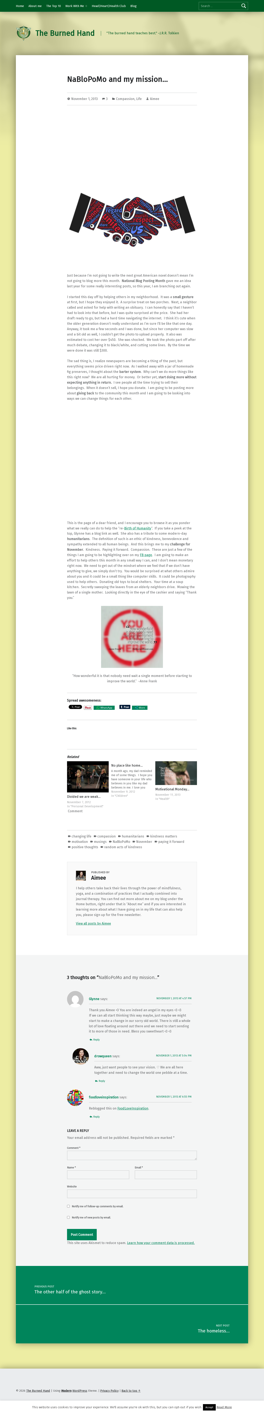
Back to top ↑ (131, 1391)
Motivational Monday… (172, 789)
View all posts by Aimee (93, 923)
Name (71, 1167)
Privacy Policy (109, 1391)
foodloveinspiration (104, 1097)
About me (35, 6)
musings (100, 842)
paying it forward (171, 842)
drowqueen (103, 1056)
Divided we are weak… (84, 797)
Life (139, 99)
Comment (73, 1147)
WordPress (79, 1391)
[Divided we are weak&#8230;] (88, 776)
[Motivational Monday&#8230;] (176, 773)
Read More (224, 1407)
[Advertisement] (132, 140)
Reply (96, 1039)
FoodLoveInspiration (132, 1108)
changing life (81, 836)
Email (139, 1167)
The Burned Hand (65, 33)
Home (20, 6)
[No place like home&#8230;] (132, 779)
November (144, 842)
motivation (80, 842)
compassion (106, 836)
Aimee (154, 99)
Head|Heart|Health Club (109, 6)
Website (72, 1186)
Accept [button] (209, 1407)
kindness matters (163, 836)
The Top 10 (53, 6)
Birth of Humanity (137, 528)
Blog (133, 6)
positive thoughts (85, 847)
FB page (146, 555)
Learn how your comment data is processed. (161, 1243)
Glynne (94, 999)
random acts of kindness (123, 847)
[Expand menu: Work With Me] (86, 6)
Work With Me (74, 6)
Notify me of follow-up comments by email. (97, 1206)
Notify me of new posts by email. (91, 1217)
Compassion (125, 99)
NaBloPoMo (121, 842)
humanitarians (133, 836)
